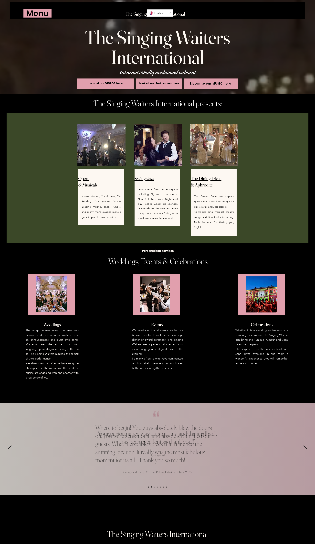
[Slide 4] (148, 487)
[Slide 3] (160, 487)
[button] (37, 13)
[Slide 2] (157, 487)
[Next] (305, 449)
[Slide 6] (163, 487)
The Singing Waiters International (157, 534)
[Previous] (9, 449)
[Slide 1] (154, 487)
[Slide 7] (166, 487)
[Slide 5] (151, 487)
